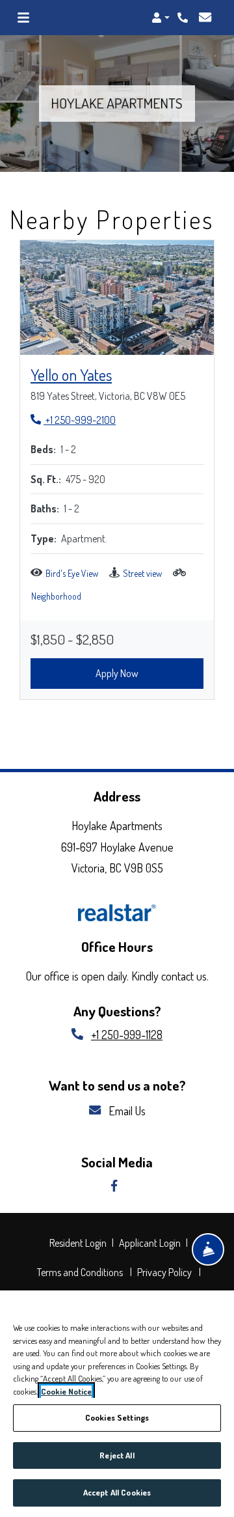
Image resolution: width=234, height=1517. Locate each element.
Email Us (126, 1110)
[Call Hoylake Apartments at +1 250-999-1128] (184, 17)
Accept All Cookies (117, 1492)
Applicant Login (151, 1242)
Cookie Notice (66, 1391)
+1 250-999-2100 (73, 419)
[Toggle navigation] (23, 17)
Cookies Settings (117, 1417)
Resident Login (79, 1242)
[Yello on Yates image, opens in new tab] (117, 297)
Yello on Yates (71, 374)
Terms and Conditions (81, 1272)
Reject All (116, 1455)
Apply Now (117, 673)
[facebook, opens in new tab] (117, 1186)
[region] (117, 1403)
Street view (142, 573)
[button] (160, 17)
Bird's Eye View (72, 573)
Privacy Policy (166, 1272)
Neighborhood (56, 596)
